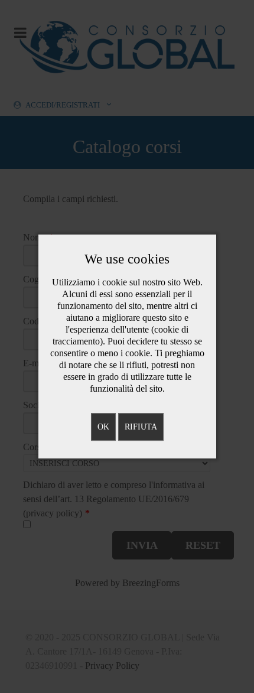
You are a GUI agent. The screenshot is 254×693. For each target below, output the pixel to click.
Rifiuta (141, 426)
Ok (103, 426)
